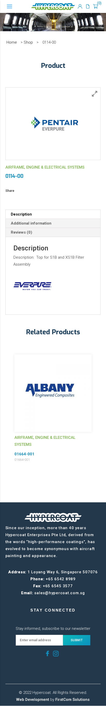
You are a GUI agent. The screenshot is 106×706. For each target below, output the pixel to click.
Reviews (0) (21, 232)
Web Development (32, 699)
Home (11, 42)
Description (21, 214)
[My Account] (80, 6)
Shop (28, 42)
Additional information (31, 223)
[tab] (53, 214)
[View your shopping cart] (95, 6)
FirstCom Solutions (72, 699)
